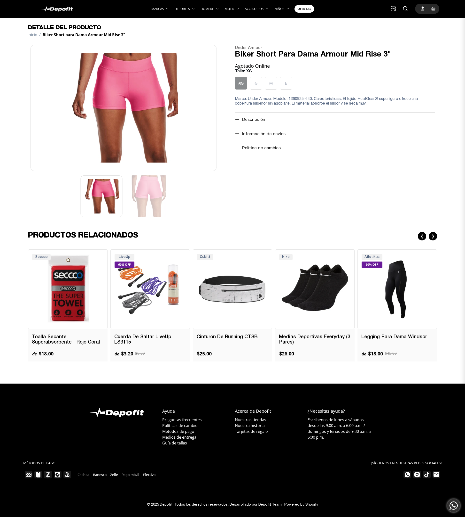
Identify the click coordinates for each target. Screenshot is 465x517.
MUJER (229, 9)
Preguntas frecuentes (182, 419)
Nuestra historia (250, 425)
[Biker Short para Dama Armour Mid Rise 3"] (123, 108)
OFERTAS (304, 9)
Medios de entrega (179, 437)
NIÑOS (279, 9)
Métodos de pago (178, 431)
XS (241, 83)
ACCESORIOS (254, 9)
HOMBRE (207, 9)
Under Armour (248, 48)
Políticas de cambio (180, 425)
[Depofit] (52, 9)
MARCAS (157, 9)
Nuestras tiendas (250, 419)
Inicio (32, 34)
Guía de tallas (174, 443)
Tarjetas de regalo (251, 431)
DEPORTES (182, 9)
